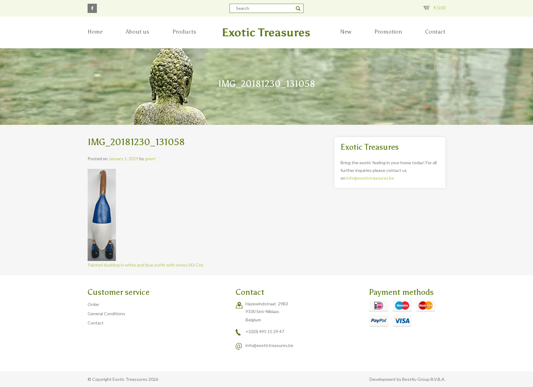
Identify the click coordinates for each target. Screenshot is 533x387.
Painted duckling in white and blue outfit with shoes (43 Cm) (145, 264)
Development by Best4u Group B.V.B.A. (407, 379)
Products (184, 31)
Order (93, 304)
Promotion (388, 31)
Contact (435, 31)
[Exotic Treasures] (266, 32)
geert (150, 158)
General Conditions (106, 313)
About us (137, 31)
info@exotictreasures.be (370, 178)
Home (95, 31)
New (345, 31)
